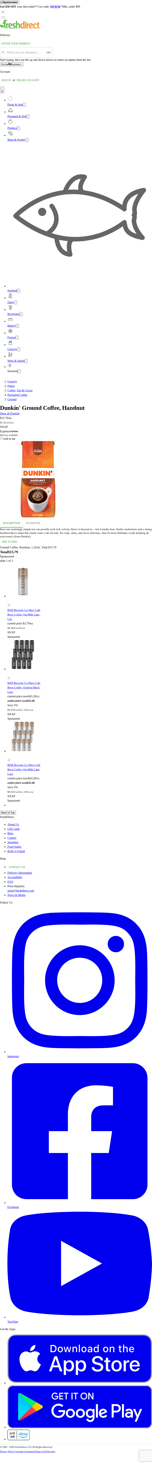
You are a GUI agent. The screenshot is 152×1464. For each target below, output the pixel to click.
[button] (24, 605)
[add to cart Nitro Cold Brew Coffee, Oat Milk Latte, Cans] (9, 755)
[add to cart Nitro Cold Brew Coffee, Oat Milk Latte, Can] (9, 600)
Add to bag (9, 541)
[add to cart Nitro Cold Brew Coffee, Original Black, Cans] (9, 673)
